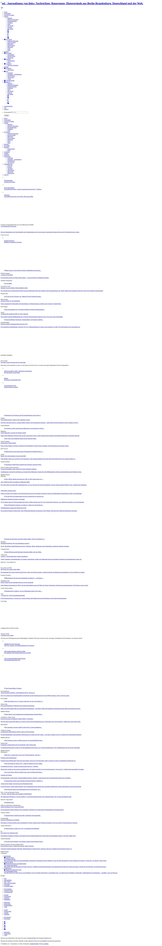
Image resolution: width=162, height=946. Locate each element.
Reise (8, 50)
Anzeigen (6, 898)
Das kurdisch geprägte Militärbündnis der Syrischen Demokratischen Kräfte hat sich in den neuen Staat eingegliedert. (32, 317)
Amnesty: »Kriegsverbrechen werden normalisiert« (14, 556)
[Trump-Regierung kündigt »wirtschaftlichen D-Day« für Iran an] (12, 688)
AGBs (9, 79)
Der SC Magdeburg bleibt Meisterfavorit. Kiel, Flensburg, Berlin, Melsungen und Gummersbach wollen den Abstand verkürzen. (35, 546)
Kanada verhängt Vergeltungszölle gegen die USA (14, 324)
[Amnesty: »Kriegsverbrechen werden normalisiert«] (23, 552)
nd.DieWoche (11, 76)
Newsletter (10, 29)
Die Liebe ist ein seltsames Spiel (9, 833)
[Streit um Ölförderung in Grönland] (22, 815)
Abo (2, 7)
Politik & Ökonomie (12, 19)
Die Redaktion (8, 889)
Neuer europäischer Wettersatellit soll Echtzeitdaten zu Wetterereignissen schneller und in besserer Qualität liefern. (31, 303)
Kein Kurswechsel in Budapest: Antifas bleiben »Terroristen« (17, 718)
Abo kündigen (8, 880)
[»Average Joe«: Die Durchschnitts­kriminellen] (23, 591)
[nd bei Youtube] (8, 38)
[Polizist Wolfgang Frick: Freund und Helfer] (9, 802)
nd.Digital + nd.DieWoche (14, 74)
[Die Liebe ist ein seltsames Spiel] (21, 828)
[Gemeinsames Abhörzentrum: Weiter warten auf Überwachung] (23, 727)
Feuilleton (10, 22)
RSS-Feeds (7, 919)
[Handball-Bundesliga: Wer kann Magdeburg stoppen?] (24, 539)
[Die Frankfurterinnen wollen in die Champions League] (22, 415)
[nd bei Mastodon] (8, 30)
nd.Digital (10, 73)
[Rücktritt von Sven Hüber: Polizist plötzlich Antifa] (8, 283)
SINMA (46, 944)
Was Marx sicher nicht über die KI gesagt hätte (13, 362)
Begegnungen (11, 45)
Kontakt (6, 895)
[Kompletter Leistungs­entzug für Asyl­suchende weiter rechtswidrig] (23, 740)
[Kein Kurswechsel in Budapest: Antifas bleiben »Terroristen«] (23, 714)
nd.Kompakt (10, 54)
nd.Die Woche (11, 56)
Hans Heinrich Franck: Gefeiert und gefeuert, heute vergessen (17, 846)
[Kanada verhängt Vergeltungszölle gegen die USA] (23, 319)
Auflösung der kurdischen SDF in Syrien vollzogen (14, 314)
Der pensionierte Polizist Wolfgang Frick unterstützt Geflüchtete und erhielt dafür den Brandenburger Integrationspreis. (32, 809)
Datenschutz (7, 904)
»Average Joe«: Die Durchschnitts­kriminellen (13, 595)
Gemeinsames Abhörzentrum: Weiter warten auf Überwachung (17, 731)
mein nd (6, 109)
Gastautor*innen (8, 890)
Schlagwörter (7, 911)
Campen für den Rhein (7, 275)
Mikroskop (10, 44)
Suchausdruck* (8, 112)
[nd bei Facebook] (7, 35)
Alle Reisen (10, 70)
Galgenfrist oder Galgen (7, 635)
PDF (5, 881)
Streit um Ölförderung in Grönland (10, 820)
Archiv (6, 910)
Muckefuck (10, 57)
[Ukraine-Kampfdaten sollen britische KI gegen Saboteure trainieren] (23, 464)
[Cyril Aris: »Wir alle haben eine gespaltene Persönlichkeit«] (22, 789)
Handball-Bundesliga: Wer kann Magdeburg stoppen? (15, 543)
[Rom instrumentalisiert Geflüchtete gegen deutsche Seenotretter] (23, 701)
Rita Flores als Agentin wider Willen (10, 569)
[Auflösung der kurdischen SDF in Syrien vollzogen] (24, 309)
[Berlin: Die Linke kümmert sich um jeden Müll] (23, 451)
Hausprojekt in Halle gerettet (8, 443)
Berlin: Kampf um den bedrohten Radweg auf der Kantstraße (17, 582)
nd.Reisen (6, 914)
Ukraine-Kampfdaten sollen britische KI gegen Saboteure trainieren (19, 469)
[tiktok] (8, 102)
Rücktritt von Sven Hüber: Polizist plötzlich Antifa (14, 288)
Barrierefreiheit (8, 905)
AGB (5, 907)
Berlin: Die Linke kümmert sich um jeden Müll (13, 456)
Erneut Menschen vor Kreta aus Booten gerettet (13, 433)
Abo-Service (10, 77)
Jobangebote (7, 896)
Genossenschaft (8, 106)
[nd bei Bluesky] (8, 32)
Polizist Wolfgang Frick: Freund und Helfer (12, 807)
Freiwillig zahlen (8, 886)
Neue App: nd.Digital (10, 883)
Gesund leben (11, 60)
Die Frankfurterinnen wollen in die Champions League (15, 419)
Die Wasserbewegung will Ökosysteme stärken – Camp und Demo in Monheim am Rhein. (25, 277)
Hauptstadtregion (12, 21)
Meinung (9, 18)
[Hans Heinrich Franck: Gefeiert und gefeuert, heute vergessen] (23, 841)
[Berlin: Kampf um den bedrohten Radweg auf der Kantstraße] (24, 578)
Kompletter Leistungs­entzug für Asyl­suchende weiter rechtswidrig (18, 745)
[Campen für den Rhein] (22, 270)
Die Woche (10, 25)
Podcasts (9, 27)
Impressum (7, 902)
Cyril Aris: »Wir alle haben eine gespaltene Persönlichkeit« (16, 794)
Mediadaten (7, 899)
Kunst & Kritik (11, 42)
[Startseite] (81, 3)
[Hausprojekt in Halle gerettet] (20, 438)
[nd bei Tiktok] (8, 36)
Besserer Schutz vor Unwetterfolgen (10, 301)
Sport (8, 24)
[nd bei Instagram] (8, 33)
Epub (9, 881)
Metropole (10, 47)
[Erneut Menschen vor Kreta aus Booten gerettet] (24, 428)
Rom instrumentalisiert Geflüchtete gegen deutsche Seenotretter (17, 705)
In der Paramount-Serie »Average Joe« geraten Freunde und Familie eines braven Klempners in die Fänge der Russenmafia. (33, 598)
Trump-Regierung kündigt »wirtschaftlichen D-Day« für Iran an (18, 692)
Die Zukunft (7, 917)
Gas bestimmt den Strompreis (8, 226)
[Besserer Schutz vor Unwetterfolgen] (23, 296)
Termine (6, 67)
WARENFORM (34, 944)
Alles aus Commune (12, 65)
